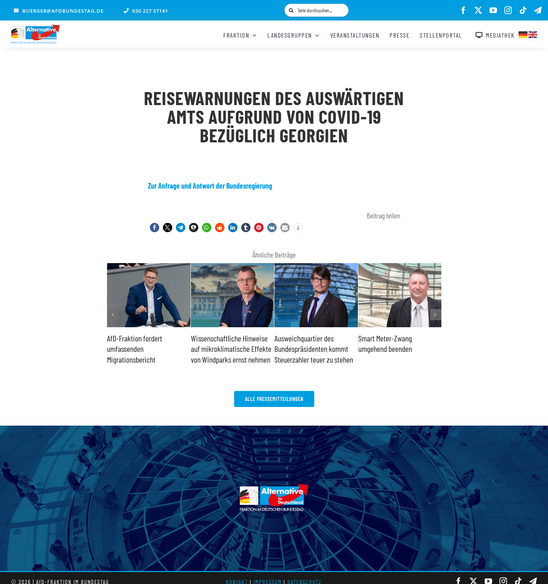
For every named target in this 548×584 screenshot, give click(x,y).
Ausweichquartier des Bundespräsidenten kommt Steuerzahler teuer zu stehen (313, 348)
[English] (533, 33)
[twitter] (478, 10)
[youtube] (493, 10)
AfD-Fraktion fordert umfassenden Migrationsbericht (134, 348)
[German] (523, 33)
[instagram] (508, 10)
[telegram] (538, 10)
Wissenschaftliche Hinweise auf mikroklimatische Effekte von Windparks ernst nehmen (231, 348)
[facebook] (463, 10)
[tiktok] (523, 10)
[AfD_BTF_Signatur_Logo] (35, 28)
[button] (154, 227)
